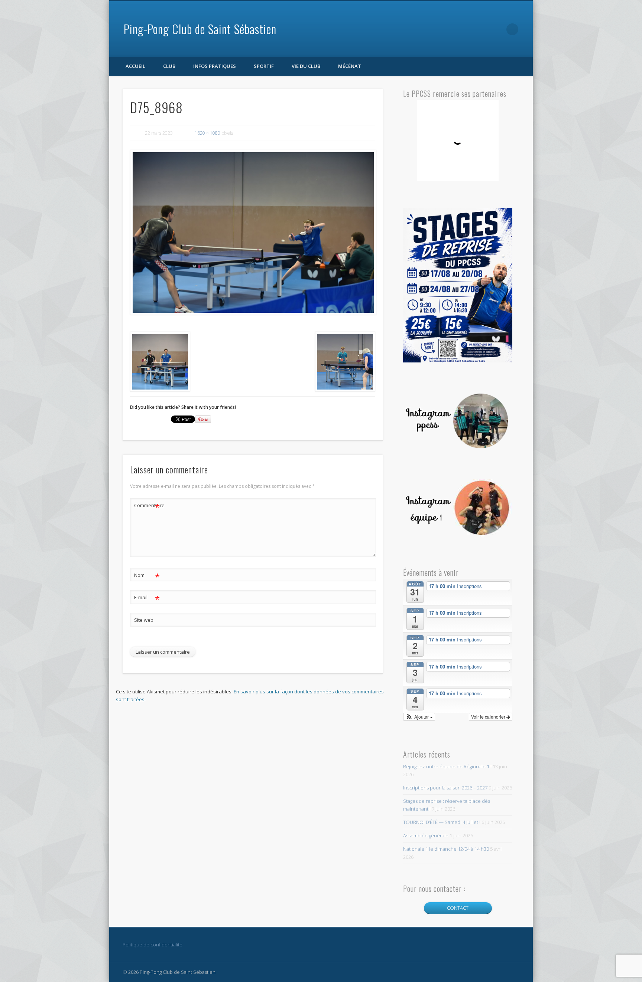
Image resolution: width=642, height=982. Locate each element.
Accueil (135, 66)
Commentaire (147, 506)
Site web (143, 620)
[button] (419, 716)
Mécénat (349, 66)
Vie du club (306, 66)
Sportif (264, 66)
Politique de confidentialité (152, 944)
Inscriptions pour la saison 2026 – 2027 (445, 787)
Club (169, 66)
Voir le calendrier (488, 716)
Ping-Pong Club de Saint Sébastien (200, 28)
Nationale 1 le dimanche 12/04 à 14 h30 (446, 848)
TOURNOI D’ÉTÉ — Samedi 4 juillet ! (441, 822)
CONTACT (457, 907)
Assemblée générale (425, 835)
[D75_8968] (252, 232)
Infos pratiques (214, 66)
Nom (147, 576)
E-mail (147, 598)
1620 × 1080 (207, 133)
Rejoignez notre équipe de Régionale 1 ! (447, 766)
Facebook (497, 29)
